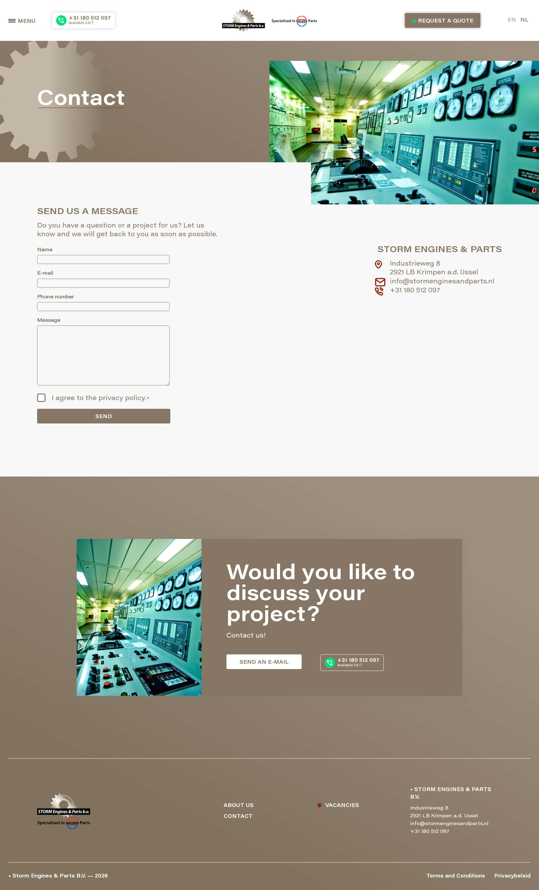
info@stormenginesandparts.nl (442, 282)
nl (524, 20)
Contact (238, 816)
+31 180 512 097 (415, 291)
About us (239, 805)
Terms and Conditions (455, 876)
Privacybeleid (512, 876)
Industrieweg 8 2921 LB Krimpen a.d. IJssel (434, 268)
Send (103, 416)
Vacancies (342, 805)
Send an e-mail (264, 662)
